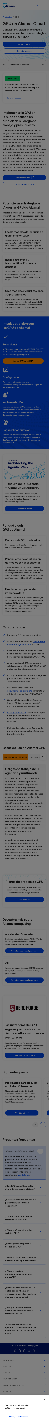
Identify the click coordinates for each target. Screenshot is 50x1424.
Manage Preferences (11, 1417)
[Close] (44, 1399)
